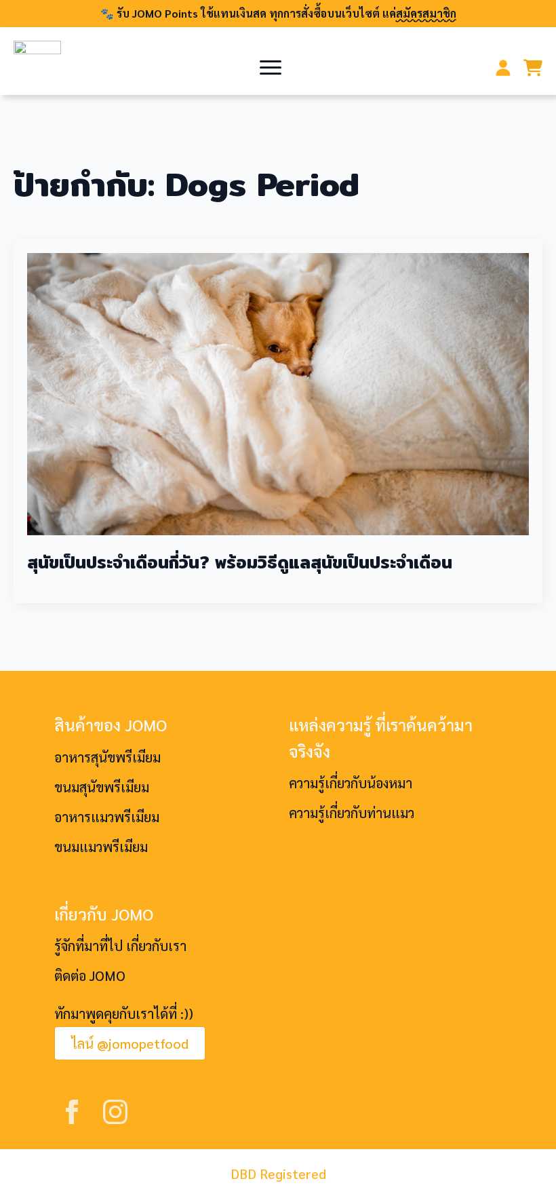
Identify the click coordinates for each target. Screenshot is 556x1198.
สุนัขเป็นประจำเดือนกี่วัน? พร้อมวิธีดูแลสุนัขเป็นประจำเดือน (239, 562)
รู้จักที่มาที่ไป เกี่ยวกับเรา (120, 945)
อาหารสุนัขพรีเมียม (107, 757)
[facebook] (72, 1111)
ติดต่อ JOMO (89, 975)
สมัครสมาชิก (426, 13)
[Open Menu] (270, 68)
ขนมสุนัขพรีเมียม (101, 787)
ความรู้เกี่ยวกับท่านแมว (351, 813)
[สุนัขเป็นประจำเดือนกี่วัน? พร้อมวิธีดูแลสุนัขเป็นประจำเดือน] (278, 394)
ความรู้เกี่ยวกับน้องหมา (350, 783)
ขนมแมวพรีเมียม (101, 846)
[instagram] (115, 1111)
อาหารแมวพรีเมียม (106, 817)
